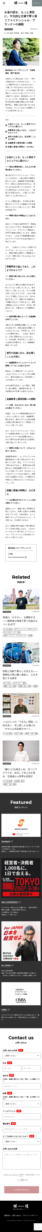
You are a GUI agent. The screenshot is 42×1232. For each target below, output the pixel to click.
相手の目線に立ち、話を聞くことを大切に (22, 138)
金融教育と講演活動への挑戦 (20, 143)
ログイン (37, 3)
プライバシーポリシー (11, 1174)
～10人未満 (9, 33)
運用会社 (7, 1215)
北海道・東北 (19, 33)
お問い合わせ (16, 1215)
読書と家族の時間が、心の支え (21, 147)
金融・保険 (29, 33)
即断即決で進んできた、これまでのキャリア (22, 131)
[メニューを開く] (4, 3)
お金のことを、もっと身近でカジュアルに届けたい (22, 125)
